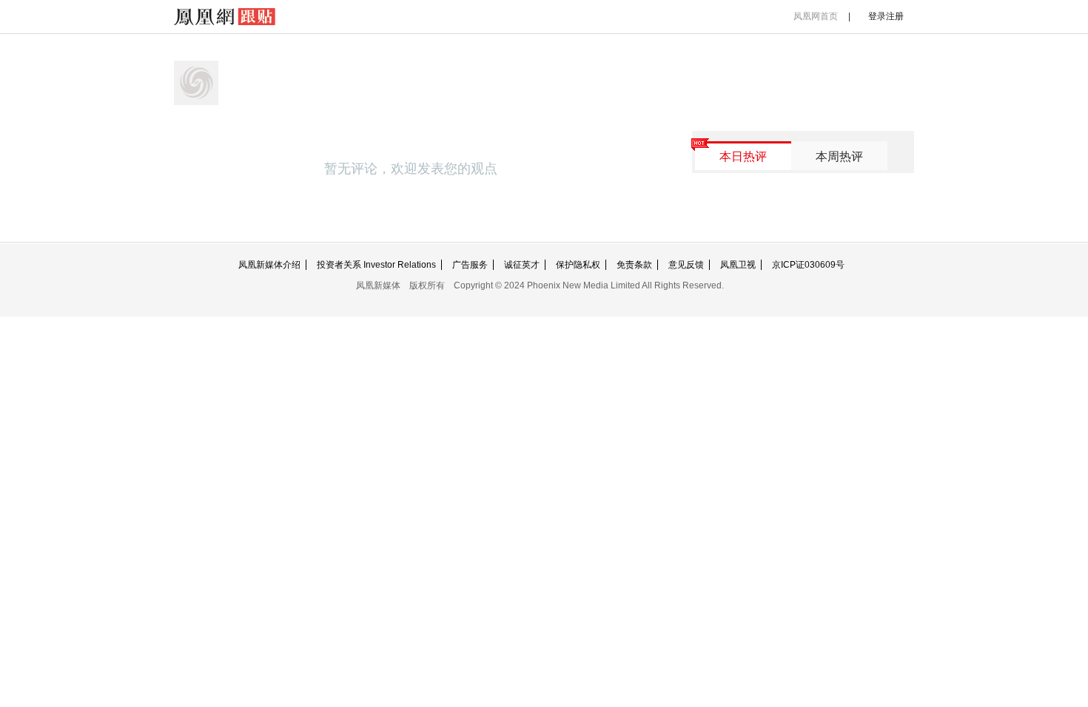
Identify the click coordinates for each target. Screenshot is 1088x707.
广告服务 (470, 265)
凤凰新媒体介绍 (269, 265)
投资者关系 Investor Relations (376, 265)
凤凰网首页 (815, 16)
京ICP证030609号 (808, 265)
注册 (895, 16)
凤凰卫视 (738, 265)
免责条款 (634, 265)
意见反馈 (686, 265)
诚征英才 (522, 265)
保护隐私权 (578, 265)
